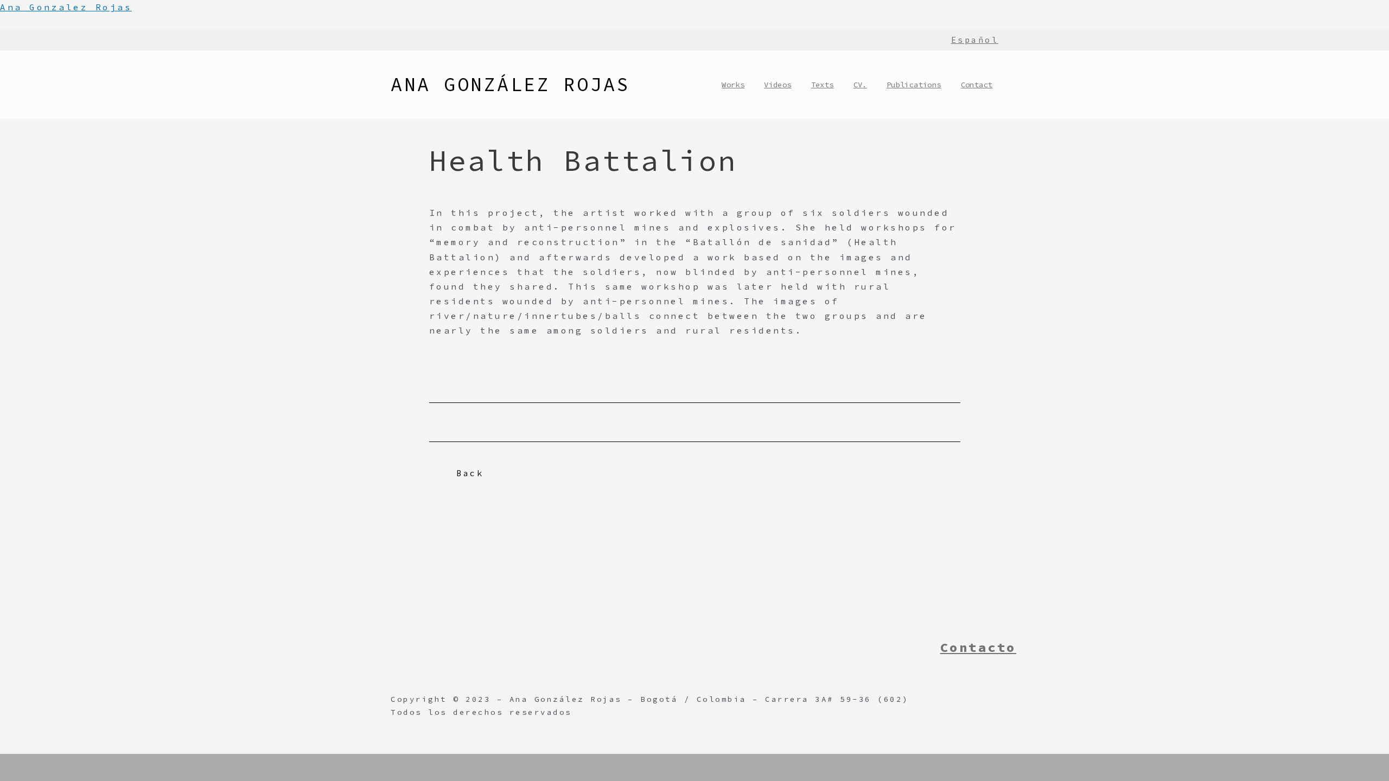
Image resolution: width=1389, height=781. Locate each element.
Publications (914, 84)
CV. (860, 84)
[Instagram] (916, 648)
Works (733, 84)
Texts (822, 84)
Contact (977, 84)
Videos (777, 84)
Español (975, 40)
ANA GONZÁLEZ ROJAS (510, 85)
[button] (464, 473)
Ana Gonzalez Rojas (66, 7)
